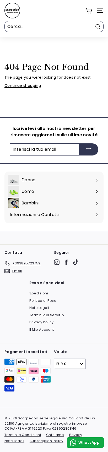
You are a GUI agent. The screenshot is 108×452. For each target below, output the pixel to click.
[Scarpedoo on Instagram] (57, 262)
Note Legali (39, 307)
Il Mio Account (41, 329)
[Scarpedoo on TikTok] (75, 262)
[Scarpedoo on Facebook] (66, 262)
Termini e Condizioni (22, 434)
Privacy (75, 434)
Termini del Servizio (46, 315)
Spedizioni (38, 293)
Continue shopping (22, 85)
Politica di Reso (43, 300)
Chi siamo (55, 434)
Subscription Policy (46, 440)
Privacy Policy (41, 322)
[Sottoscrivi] (88, 149)
